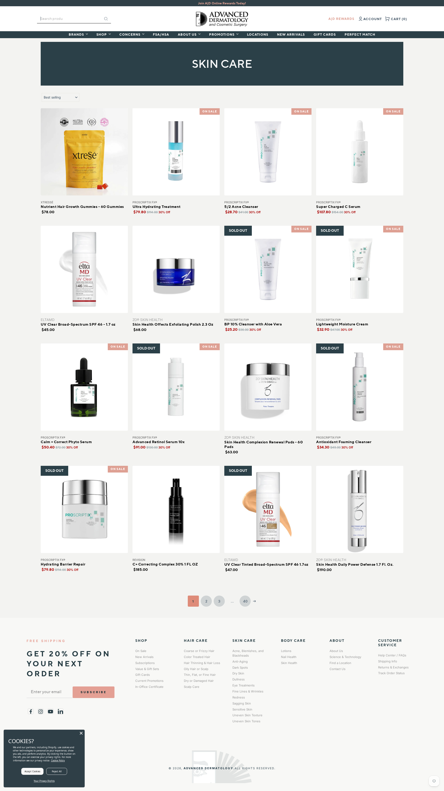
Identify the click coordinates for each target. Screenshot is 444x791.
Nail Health (288, 657)
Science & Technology (345, 657)
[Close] (81, 733)
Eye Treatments (243, 685)
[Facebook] (31, 711)
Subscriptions (145, 663)
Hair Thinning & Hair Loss (202, 663)
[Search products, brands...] (106, 18)
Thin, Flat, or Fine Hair (200, 675)
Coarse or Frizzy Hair (199, 651)
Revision (139, 560)
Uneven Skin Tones (246, 721)
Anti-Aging (240, 661)
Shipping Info (387, 661)
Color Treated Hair (197, 657)
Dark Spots (240, 667)
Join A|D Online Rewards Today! (222, 3)
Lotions (286, 651)
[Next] (254, 601)
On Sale (140, 651)
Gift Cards (142, 675)
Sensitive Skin (242, 709)
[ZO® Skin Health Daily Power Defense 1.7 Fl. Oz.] (359, 509)
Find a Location (340, 663)
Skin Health (289, 663)
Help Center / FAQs (392, 655)
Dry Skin (238, 673)
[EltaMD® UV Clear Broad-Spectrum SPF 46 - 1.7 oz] (84, 269)
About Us (336, 651)
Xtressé (47, 202)
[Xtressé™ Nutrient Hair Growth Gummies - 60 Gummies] (84, 151)
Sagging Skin (241, 703)
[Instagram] (40, 711)
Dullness (238, 679)
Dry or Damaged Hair (199, 681)
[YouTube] (50, 711)
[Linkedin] (60, 711)
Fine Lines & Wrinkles (247, 691)
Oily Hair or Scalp (196, 669)
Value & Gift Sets (147, 669)
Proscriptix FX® (145, 202)
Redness (238, 697)
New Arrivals (144, 657)
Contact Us (337, 669)
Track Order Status (391, 673)
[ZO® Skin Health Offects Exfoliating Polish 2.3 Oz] (176, 269)
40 (245, 601)
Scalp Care (191, 687)
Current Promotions (149, 681)
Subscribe (93, 692)
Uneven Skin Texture (247, 715)
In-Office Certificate (149, 687)
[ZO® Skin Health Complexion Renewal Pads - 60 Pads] (267, 387)
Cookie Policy (58, 760)
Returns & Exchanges (393, 667)
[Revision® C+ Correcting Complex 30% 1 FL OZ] (176, 509)
